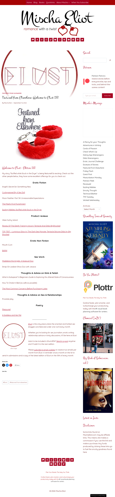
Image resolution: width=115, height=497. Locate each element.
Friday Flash (88, 171)
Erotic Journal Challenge (93, 161)
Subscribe (107, 96)
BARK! (4, 250)
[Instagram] (46, 39)
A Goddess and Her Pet (11, 315)
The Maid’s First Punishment (14, 204)
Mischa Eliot (8, 103)
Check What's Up (90, 152)
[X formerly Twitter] (82, 39)
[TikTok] (51, 39)
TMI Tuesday (88, 197)
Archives (86, 206)
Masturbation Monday (92, 177)
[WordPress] (78, 39)
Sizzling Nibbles (89, 187)
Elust (30, 324)
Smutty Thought (90, 190)
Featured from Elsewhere (12, 93)
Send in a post (62, 341)
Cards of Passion (90, 148)
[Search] (110, 60)
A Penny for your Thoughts (94, 142)
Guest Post (87, 174)
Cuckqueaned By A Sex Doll (13, 192)
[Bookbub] (64, 39)
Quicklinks (50, 2)
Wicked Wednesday (91, 200)
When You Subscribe (79, 2)
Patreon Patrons (98, 76)
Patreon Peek (88, 181)
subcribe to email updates (44, 350)
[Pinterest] (73, 39)
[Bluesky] (55, 39)
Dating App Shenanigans (93, 155)
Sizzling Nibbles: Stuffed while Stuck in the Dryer (22, 210)
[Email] (69, 39)
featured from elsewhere (18, 382)
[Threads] (42, 39)
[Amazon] (37, 39)
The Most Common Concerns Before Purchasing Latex (24, 288)
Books (41, 2)
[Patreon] (33, 39)
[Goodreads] (60, 39)
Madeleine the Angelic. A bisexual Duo (17, 261)
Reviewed (87, 184)
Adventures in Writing (92, 145)
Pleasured (6, 309)
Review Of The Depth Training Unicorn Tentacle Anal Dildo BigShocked (31, 226)
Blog (35, 2)
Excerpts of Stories (90, 165)
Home (29, 2)
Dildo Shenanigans (91, 158)
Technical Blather (90, 194)
